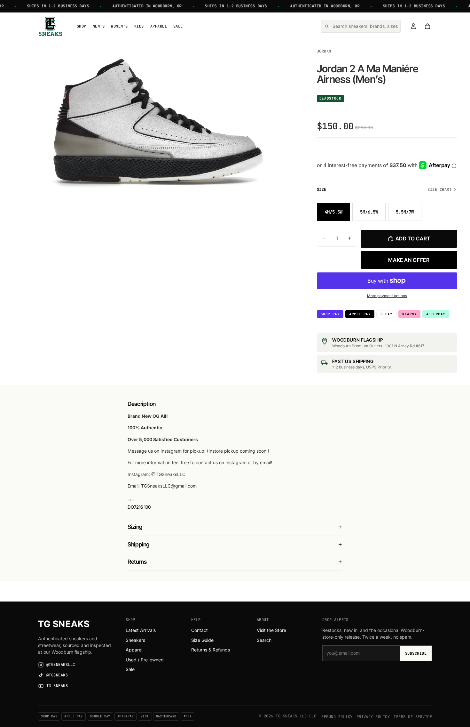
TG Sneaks (64, 623)
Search (264, 640)
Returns (137, 561)
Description (142, 403)
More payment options (387, 296)
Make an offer (408, 260)
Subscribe (416, 653)
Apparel (134, 649)
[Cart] (427, 26)
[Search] (361, 26)
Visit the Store (271, 630)
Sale (130, 669)
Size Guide (202, 640)
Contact (199, 630)
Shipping (139, 544)
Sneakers (135, 640)
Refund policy (336, 716)
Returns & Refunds (210, 649)
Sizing (135, 526)
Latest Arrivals (141, 630)
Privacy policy (373, 716)
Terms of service (413, 716)
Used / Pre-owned (145, 659)
